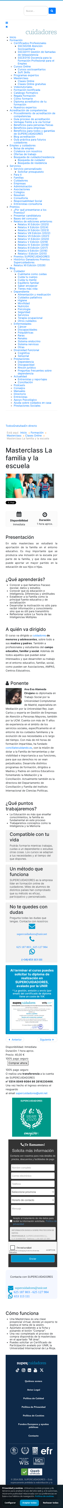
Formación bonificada (27, 89)
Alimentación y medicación (34, 294)
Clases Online (26, 81)
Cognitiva (24, 353)
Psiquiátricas (25, 332)
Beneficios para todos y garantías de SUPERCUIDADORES (34, 132)
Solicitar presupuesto (31, 171)
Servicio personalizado (28, 168)
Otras (21, 347)
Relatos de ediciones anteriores (33, 221)
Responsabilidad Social (28, 201)
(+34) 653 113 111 (31, 959)
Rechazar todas (50, 1502)
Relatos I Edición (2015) (32, 253)
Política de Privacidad (34, 1407)
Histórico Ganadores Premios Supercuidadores (32, 261)
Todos (9, 425)
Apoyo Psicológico (25, 399)
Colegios (19, 192)
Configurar (10, 1502)
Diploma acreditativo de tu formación (30, 103)
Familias (19, 177)
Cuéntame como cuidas (32, 274)
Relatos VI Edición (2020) (33, 239)
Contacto (33, 1435)
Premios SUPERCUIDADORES (32, 256)
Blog (12, 268)
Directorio (20, 394)
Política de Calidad (33, 1398)
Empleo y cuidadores (23, 145)
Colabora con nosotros (28, 151)
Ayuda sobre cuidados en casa (32, 402)
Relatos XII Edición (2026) (30, 265)
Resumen (19, 195)
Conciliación (25, 382)
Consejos (19, 388)
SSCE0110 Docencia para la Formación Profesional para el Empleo (36, 60)
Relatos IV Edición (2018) (33, 244)
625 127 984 (40, 947)
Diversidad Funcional (26, 350)
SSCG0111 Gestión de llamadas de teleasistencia (37, 53)
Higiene (22, 300)
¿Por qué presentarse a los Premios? (30, 211)
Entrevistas (20, 396)
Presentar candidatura (27, 215)
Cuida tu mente (27, 279)
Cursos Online (22, 66)
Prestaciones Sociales (27, 405)
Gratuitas (18, 425)
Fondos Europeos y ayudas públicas (33, 1425)
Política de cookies (44, 1496)
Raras (21, 335)
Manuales (19, 391)
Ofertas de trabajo (25, 154)
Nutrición (23, 306)
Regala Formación (25, 95)
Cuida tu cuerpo (27, 277)
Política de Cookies (33, 1415)
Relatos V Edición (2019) (33, 241)
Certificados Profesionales (30, 43)
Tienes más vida (27, 288)
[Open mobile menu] (7, 22)
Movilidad (24, 303)
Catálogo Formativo (26, 92)
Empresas (20, 183)
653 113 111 (22, 1296)
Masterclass (21, 78)
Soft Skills (24, 72)
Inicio (13, 37)
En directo (30, 425)
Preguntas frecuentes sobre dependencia (35, 372)
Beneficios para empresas (29, 127)
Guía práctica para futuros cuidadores (30, 141)
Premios (15, 206)
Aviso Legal (33, 1389)
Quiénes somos (33, 1381)
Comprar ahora (18, 1063)
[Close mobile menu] (7, 26)
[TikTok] (17, 1370)
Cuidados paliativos (30, 297)
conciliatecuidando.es (19, 747)
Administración (23, 186)
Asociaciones (22, 189)
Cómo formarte (23, 98)
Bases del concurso (25, 218)
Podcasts (19, 385)
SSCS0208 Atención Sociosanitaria (30, 47)
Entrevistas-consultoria (28, 203)
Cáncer (22, 326)
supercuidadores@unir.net (32, 934)
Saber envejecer (27, 285)
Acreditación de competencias (28, 110)
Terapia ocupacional (30, 317)
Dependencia (26, 361)
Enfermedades (22, 323)
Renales (22, 338)
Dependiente (21, 291)
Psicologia (24, 309)
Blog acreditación (24, 136)
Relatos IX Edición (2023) (33, 230)
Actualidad (20, 376)
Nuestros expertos (25, 107)
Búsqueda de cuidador (31, 160)
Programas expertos (26, 75)
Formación (16, 40)
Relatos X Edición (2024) (33, 227)
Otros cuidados (27, 320)
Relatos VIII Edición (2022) (34, 233)
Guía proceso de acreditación (32, 119)
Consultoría (21, 198)
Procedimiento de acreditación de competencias (34, 115)
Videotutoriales (23, 87)
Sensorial (23, 356)
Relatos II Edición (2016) (32, 250)
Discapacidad (26, 364)
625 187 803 (23, 947)
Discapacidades (27, 329)
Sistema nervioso (28, 344)
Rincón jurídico (27, 367)
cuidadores (39, 635)
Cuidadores (21, 180)
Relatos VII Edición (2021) (33, 236)
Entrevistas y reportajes (32, 379)
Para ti (18, 174)
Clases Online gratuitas (32, 84)
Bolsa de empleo (24, 148)
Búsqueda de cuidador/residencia (34, 157)
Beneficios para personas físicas (33, 125)
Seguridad (24, 312)
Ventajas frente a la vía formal (32, 122)
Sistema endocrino (29, 341)
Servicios (15, 165)
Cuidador (19, 271)
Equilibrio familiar (28, 282)
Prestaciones (21, 358)
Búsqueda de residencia (32, 163)
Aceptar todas (29, 1502)
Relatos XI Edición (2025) (33, 224)
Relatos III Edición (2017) (33, 247)
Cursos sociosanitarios (32, 69)
